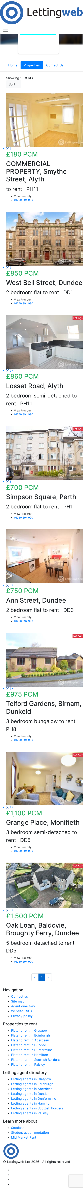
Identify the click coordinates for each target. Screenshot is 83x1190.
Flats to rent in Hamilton (29, 1055)
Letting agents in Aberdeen (31, 1089)
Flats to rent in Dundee (28, 1045)
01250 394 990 (23, 199)
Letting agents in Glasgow (31, 1079)
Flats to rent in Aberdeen (30, 1040)
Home (12, 65)
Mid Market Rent (23, 1137)
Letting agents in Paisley (29, 1113)
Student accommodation (30, 1132)
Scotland (18, 1128)
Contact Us (54, 65)
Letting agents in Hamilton (31, 1103)
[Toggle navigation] (5, 30)
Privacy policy (22, 1016)
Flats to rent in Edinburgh (30, 1035)
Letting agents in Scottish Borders (37, 1108)
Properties (32, 65)
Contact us (19, 996)
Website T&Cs (21, 1011)
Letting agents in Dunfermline (33, 1098)
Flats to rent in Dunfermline (32, 1050)
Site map (18, 1001)
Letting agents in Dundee (30, 1094)
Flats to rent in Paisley (28, 1064)
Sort (12, 84)
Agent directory (23, 1006)
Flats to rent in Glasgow (29, 1030)
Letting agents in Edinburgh (32, 1084)
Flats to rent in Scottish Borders (35, 1060)
